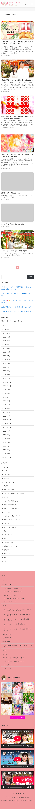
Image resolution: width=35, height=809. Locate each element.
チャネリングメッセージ (11, 508)
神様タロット (8, 553)
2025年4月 (6, 367)
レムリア (6, 523)
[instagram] (14, 794)
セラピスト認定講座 (10, 505)
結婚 (5, 561)
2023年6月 (6, 442)
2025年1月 (6, 378)
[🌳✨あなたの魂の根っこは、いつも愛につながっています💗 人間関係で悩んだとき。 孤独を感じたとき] (6, 698)
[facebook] (12, 794)
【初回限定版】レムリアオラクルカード (14, 588)
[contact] (23, 794)
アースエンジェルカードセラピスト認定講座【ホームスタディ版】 (17, 614)
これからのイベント (10, 482)
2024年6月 (6, 401)
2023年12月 (7, 420)
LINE (4, 650)
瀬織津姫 (6, 550)
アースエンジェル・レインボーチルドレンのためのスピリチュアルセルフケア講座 (17, 609)
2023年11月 (7, 423)
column (6, 467)
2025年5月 (6, 363)
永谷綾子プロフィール (10, 665)
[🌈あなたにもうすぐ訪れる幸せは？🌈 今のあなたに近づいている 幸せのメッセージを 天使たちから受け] (6, 709)
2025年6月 (6, 359)
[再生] (4, 746)
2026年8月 (6, 329)
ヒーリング (7, 512)
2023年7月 (6, 439)
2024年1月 (6, 416)
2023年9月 (6, 431)
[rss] (21, 794)
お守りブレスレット (9, 638)
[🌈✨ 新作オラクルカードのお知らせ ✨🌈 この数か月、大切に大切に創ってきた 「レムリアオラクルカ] (6, 687)
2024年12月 (7, 382)
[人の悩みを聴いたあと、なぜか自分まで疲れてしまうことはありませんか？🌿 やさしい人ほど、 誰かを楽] (28, 698)
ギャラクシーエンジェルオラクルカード (14, 598)
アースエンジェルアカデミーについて (14, 661)
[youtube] (19, 794)
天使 (5, 531)
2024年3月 (6, 408)
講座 (4, 605)
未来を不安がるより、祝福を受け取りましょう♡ (16, 307)
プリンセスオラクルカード (12, 516)
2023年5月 (6, 446)
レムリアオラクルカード (11, 527)
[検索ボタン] (24, 4)
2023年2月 (6, 454)
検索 (30, 277)
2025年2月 (6, 374)
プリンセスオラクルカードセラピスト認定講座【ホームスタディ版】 (17, 619)
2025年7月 (6, 356)
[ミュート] (28, 746)
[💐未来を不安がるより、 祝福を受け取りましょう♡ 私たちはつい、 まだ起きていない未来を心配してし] (17, 687)
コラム (6, 497)
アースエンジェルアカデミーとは (13, 658)
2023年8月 (6, 435)
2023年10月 (7, 427)
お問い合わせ (7, 668)
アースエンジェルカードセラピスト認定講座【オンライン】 (17, 629)
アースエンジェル (9, 489)
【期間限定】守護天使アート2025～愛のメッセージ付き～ (18, 646)
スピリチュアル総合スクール (12, 501)
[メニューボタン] (31, 4)
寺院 (5, 538)
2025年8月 (6, 352)
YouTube (6, 471)
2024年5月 (6, 405)
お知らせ (6, 478)
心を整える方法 (8, 542)
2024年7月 (6, 397)
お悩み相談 (7, 474)
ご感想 (6, 486)
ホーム (5, 581)
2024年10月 (7, 386)
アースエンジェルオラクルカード (14, 493)
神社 (5, 557)
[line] (16, 794)
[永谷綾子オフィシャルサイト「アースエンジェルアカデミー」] (11, 4)
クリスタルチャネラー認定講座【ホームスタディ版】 (17, 624)
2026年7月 (6, 333)
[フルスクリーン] (31, 746)
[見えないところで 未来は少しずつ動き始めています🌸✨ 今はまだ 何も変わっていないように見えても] (17, 709)
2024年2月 (6, 412)
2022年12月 (7, 457)
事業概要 (27, 797)
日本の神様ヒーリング (10, 546)
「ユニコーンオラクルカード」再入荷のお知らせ (16, 312)
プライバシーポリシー (11, 797)
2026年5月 (6, 341)
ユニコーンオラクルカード (12, 520)
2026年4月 (6, 344)
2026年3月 (6, 348)
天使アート (6, 641)
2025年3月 (6, 371)
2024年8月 (6, 393)
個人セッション (8, 634)
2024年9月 (6, 390)
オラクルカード (8, 584)
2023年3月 (6, 450)
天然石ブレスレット (10, 535)
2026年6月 (6, 337)
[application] (17, 738)
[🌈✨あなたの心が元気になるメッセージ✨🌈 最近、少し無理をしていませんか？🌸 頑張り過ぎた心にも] (28, 687)
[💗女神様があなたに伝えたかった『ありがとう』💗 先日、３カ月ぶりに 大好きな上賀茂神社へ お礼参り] (28, 709)
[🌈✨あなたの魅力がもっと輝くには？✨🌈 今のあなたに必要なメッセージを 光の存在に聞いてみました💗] (17, 698)
